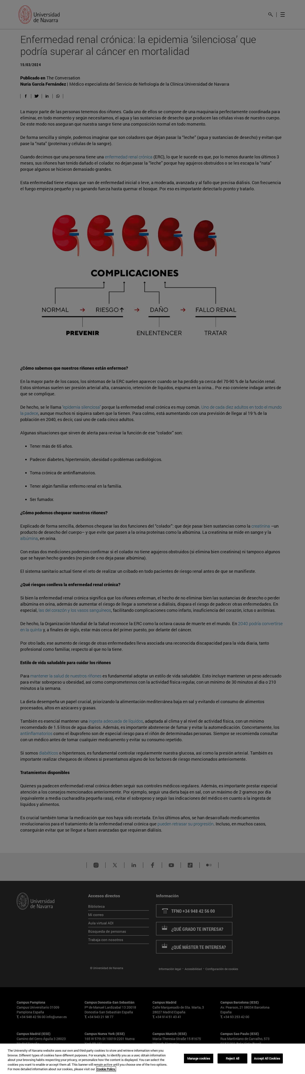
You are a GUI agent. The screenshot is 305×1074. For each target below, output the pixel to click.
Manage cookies (198, 1058)
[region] (152, 1059)
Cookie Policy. (106, 1069)
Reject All (232, 1058)
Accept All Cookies (267, 1058)
